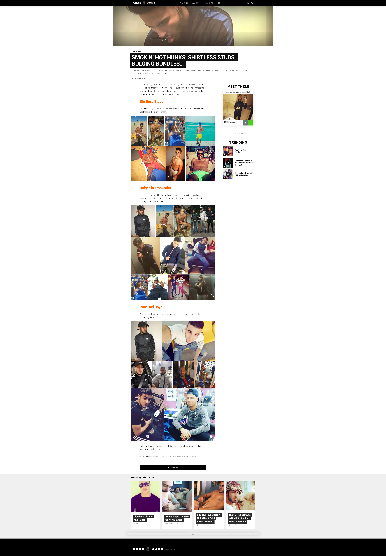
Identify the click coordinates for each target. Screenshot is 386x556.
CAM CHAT (208, 3)
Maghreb (180, 456)
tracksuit (194, 456)
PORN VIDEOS (182, 3)
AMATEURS (196, 3)
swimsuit (186, 456)
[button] (139, 131)
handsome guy (171, 456)
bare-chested (155, 456)
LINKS (218, 3)
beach (163, 456)
